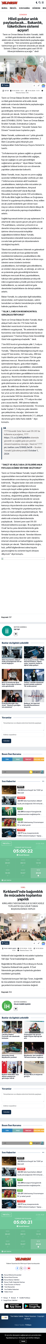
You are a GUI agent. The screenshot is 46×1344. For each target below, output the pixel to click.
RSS (5, 1317)
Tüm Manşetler (9, 1287)
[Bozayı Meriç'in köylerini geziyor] (34, 1067)
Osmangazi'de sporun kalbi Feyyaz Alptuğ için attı (33, 1036)
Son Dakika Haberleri (11, 1289)
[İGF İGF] (7, 631)
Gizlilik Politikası (24, 1298)
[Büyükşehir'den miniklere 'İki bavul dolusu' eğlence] (34, 1048)
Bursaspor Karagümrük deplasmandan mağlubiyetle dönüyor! (29, 813)
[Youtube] (29, 1268)
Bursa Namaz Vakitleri (11, 1280)
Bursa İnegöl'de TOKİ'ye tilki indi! (30, 791)
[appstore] (13, 1306)
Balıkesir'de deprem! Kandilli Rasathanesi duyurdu (32, 705)
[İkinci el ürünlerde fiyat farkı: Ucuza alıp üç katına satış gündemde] (12, 675)
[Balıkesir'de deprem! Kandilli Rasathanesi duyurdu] (34, 696)
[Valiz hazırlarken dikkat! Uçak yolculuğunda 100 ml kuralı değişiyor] (12, 652)
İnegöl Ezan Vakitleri (10, 1300)
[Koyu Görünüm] (37, 3)
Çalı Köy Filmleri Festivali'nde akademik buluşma (10, 1036)
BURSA (4, 8)
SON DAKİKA (24, 8)
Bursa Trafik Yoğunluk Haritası (14, 1282)
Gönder (6, 741)
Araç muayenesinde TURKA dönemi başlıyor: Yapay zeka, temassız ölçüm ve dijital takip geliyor (29, 834)
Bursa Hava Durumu (11, 1277)
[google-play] (32, 1306)
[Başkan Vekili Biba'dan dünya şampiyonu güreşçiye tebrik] (12, 1067)
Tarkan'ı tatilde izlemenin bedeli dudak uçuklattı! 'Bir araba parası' (33, 684)
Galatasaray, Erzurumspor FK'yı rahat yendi (30, 823)
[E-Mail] (15, 634)
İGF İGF (6, 90)
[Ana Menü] (43, 3)
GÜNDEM (36, 8)
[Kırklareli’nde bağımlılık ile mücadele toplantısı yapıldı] (23, 926)
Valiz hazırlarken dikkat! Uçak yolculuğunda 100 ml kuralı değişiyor (11, 661)
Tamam (23, 1341)
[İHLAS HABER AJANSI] (7, 1006)
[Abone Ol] (43, 86)
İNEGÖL (13, 8)
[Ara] (40, 3)
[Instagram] (25, 1268)
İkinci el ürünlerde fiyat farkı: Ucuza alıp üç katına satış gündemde (11, 684)
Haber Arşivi (8, 1292)
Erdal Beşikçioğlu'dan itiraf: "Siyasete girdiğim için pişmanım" (11, 705)
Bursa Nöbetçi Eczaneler (13, 1275)
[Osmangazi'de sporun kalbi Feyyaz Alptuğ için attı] (34, 1027)
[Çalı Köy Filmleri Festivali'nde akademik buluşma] (12, 1027)
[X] (21, 1268)
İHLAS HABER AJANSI (10, 948)
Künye (6, 1298)
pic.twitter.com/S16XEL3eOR (18, 447)
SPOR (20, 808)
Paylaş (6, 85)
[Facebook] (17, 1268)
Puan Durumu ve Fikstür (12, 1284)
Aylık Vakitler (7, 880)
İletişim (13, 1298)
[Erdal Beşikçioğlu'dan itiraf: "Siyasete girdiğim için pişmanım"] (12, 696)
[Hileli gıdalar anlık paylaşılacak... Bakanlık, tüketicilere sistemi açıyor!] (23, 69)
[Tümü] (43, 781)
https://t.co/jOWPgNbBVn (17, 438)
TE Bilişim (28, 1325)
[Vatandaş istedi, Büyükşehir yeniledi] (12, 1048)
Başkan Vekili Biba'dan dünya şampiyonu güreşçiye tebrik (10, 1076)
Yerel (23, 887)
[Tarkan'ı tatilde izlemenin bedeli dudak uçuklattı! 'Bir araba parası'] (34, 675)
